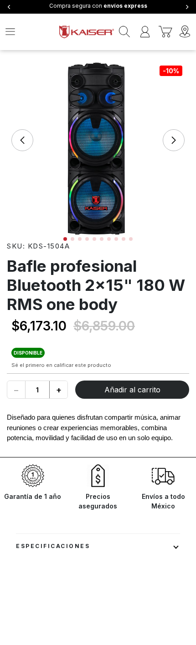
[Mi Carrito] (165, 32)
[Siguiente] (187, 7)
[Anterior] (9, 7)
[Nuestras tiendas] (186, 32)
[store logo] (86, 31)
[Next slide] (174, 140)
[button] (65, 239)
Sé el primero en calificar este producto (61, 365)
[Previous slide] (22, 140)
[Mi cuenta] (144, 32)
